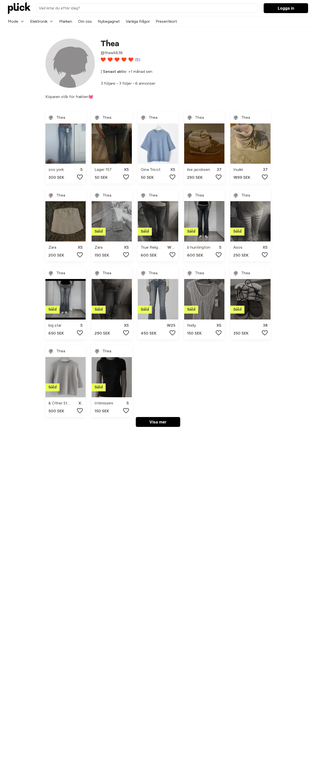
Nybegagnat (109, 21)
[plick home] (19, 8)
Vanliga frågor (138, 21)
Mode (13, 21)
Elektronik (38, 21)
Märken (65, 21)
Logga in (286, 8)
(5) (137, 59)
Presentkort (166, 21)
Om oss (85, 21)
